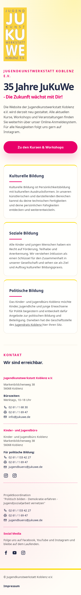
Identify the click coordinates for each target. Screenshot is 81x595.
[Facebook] (6, 552)
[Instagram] (23, 552)
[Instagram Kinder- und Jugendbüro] (6, 475)
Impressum (12, 586)
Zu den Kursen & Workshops (41, 147)
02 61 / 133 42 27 (20, 457)
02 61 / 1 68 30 (18, 407)
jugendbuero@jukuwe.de (25, 467)
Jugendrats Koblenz (28, 325)
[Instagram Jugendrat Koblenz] (14, 475)
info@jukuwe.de (19, 417)
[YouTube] (14, 552)
